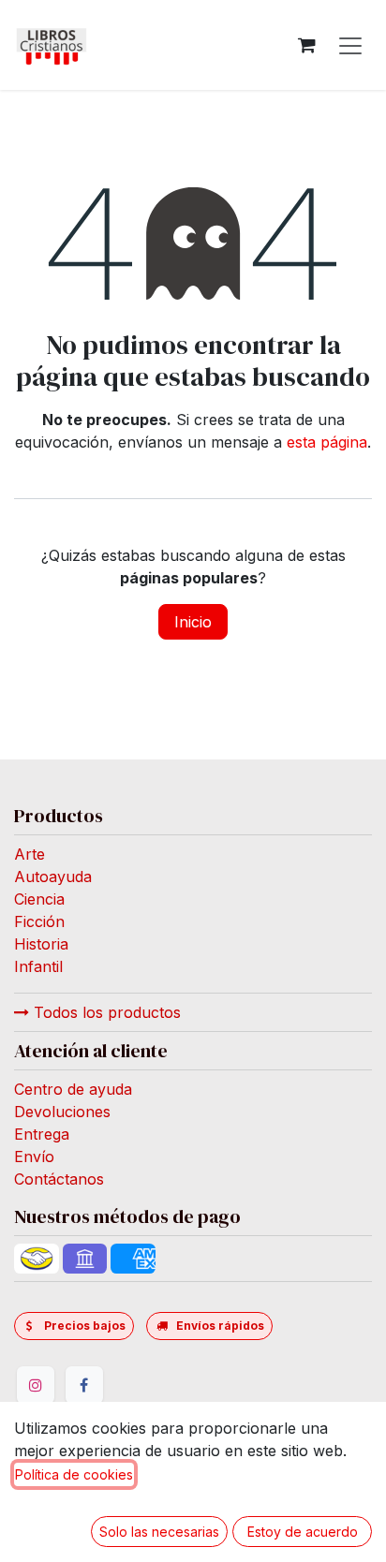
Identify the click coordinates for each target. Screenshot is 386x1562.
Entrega (41, 1134)
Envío (34, 1156)
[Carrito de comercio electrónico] (306, 44)
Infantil (38, 966)
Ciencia (39, 899)
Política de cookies (74, 1474)
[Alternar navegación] (350, 44)
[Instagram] (35, 1385)
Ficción (39, 921)
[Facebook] (84, 1385)
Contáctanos (59, 1179)
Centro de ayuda (73, 1089)
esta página (327, 442)
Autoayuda (53, 876)
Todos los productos (105, 1012)
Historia (41, 944)
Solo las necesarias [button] (159, 1532)
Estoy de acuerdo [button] (302, 1532)
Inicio (193, 621)
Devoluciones (62, 1111)
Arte (29, 854)
